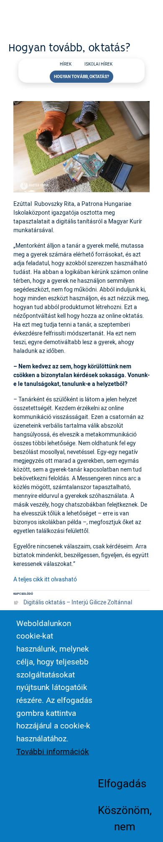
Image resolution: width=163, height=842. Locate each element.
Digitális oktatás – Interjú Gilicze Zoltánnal (77, 602)
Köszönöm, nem (125, 818)
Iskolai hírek (98, 64)
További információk (52, 751)
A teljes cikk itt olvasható (45, 579)
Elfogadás (122, 783)
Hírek (65, 64)
